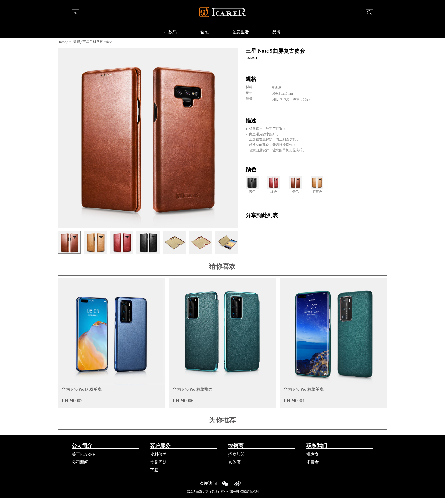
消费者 (312, 462)
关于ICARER (84, 454)
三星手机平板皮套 (96, 42)
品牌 (276, 32)
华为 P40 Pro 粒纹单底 (304, 389)
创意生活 (240, 32)
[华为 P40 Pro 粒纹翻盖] (222, 331)
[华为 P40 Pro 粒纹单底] (333, 331)
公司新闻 (80, 462)
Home (62, 42)
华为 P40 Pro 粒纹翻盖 (193, 389)
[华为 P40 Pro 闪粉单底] (111, 331)
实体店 (234, 462)
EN (75, 13)
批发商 (312, 454)
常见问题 (158, 462)
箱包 (204, 32)
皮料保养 (158, 454)
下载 (154, 470)
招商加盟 (236, 454)
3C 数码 (169, 32)
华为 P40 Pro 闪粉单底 (82, 389)
